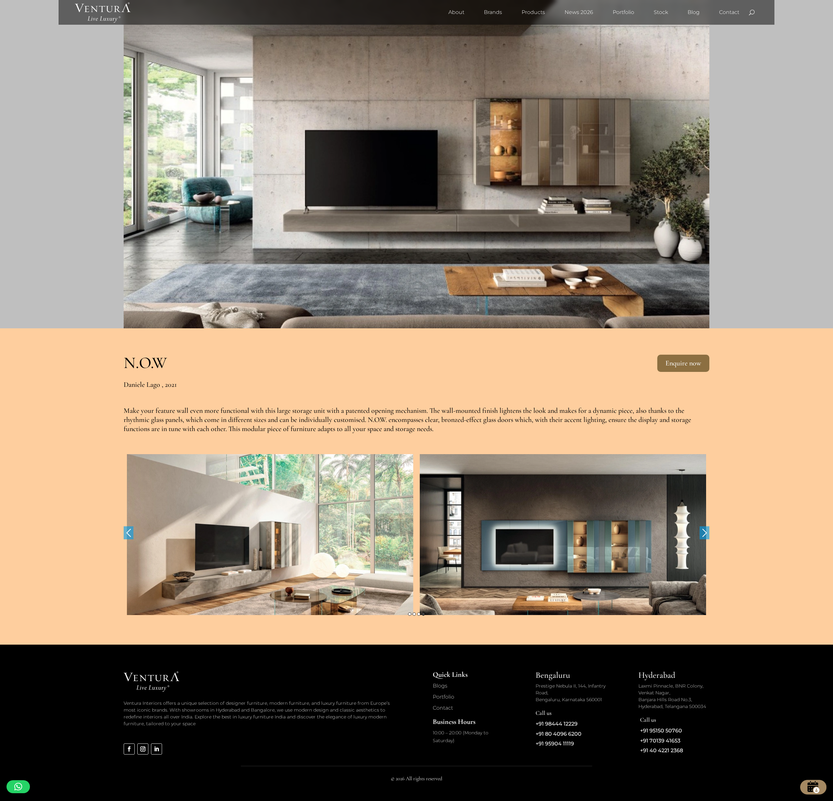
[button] (18, 786)
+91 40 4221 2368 (661, 750)
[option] (270, 534)
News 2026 (579, 12)
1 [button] (409, 614)
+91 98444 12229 (557, 724)
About (456, 12)
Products (533, 12)
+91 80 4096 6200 (558, 734)
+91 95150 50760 (661, 731)
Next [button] (704, 532)
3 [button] (418, 614)
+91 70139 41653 (660, 741)
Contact (729, 12)
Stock (661, 12)
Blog (694, 12)
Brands (493, 12)
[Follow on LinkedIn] (156, 749)
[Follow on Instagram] (142, 749)
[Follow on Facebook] (129, 749)
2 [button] (414, 614)
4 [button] (423, 614)
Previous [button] (128, 532)
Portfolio (623, 12)
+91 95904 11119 (555, 744)
